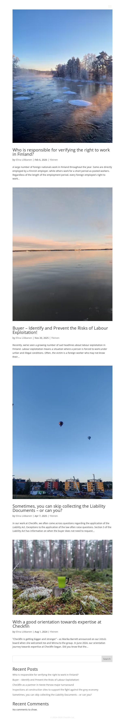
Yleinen (54, 159)
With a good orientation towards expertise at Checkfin (57, 624)
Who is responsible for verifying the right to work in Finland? (61, 152)
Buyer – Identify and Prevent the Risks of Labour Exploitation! (60, 330)
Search (107, 658)
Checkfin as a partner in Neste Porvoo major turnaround (43, 684)
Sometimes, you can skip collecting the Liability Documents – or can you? (59, 508)
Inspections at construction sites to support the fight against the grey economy (55, 689)
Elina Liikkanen (24, 159)
